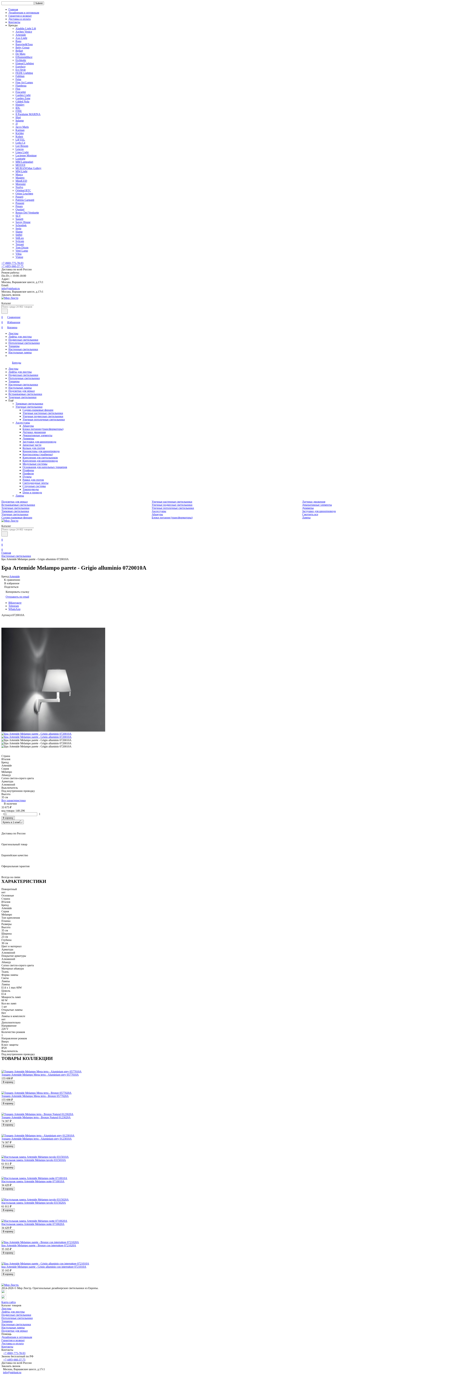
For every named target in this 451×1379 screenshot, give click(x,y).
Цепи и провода (32, 492)
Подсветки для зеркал (21, 390)
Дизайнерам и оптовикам (23, 12)
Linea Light (22, 152)
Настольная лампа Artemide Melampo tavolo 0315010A (33, 1160)
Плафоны (28, 470)
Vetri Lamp (22, 250)
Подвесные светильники (23, 339)
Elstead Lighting (25, 63)
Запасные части (32, 444)
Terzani (20, 244)
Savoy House (23, 222)
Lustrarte (20, 158)
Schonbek (21, 225)
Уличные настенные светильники (43, 413)
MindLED (21, 180)
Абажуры (28, 425)
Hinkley (20, 104)
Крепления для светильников (40, 457)
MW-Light (21, 171)
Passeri (19, 196)
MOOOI (20, 164)
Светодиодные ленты (35, 482)
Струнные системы (34, 486)
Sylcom (20, 241)
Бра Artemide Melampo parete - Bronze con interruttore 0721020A (38, 1245)
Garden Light (23, 95)
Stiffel (19, 234)
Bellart (19, 50)
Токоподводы (31, 489)
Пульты (27, 476)
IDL (18, 107)
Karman (20, 130)
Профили (28, 473)
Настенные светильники (23, 349)
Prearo (19, 206)
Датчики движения (34, 432)
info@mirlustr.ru (10, 288)
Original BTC (23, 190)
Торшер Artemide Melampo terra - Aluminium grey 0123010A (36, 1138)
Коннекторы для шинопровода (41, 451)
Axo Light (21, 38)
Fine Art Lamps (24, 82)
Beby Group (22, 47)
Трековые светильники (29, 403)
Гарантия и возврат (20, 15)
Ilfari (18, 117)
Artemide (21, 34)
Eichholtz (21, 60)
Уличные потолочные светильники (44, 419)
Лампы (20, 495)
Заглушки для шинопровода (39, 441)
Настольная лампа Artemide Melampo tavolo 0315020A (33, 1202)
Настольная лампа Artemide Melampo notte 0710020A (32, 1224)
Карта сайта (8, 1302)
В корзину (8, 818)
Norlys (19, 187)
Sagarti (19, 218)
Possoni (20, 203)
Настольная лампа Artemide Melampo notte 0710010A (32, 1181)
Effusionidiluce (24, 57)
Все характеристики (13, 800)
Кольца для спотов (34, 448)
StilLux (20, 238)
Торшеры (14, 346)
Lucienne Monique (26, 155)
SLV (18, 215)
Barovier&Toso (24, 44)
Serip (18, 228)
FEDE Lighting (24, 72)
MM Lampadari (24, 161)
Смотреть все (310, 514)
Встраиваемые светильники (25, 394)
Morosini (21, 184)
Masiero (20, 177)
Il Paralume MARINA (28, 114)
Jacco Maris (22, 126)
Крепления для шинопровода (40, 460)
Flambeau (21, 85)
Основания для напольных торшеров (45, 467)
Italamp (20, 120)
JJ (17, 123)
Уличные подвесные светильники (43, 416)
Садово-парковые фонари (38, 409)
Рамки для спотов (33, 479)
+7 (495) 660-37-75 (12, 266)
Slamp (19, 231)
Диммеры (28, 438)
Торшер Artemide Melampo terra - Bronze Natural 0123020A (36, 1117)
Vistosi (19, 257)
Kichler (20, 133)
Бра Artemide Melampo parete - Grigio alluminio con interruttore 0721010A (43, 1266)
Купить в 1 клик (11, 822)
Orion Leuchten (24, 193)
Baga (18, 41)
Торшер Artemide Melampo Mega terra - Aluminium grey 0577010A (40, 1074)
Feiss (18, 79)
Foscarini (21, 91)
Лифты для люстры (20, 336)
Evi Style (21, 69)
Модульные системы (35, 463)
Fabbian (20, 76)
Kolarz (19, 136)
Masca (19, 174)
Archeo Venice (24, 31)
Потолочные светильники (24, 342)
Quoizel (20, 209)
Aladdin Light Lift (26, 28)
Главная (13, 9)
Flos (18, 88)
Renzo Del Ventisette (27, 212)
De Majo (20, 53)
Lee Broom (22, 145)
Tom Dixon (22, 247)
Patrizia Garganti (25, 199)
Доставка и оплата (19, 18)
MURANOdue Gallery (28, 168)
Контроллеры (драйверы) (38, 454)
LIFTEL (20, 139)
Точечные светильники (22, 397)
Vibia (18, 253)
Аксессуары (23, 422)
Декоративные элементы (37, 435)
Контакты (14, 22)
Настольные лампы (20, 352)
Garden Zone (23, 98)
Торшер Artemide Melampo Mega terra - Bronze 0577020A (35, 1096)
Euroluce (21, 66)
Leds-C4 (20, 142)
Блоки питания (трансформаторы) (43, 429)
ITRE (19, 111)
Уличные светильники (29, 406)
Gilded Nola (22, 101)
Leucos (20, 149)
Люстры (13, 333)
